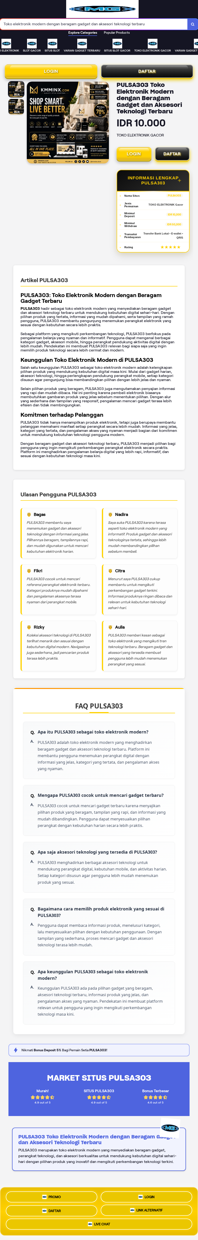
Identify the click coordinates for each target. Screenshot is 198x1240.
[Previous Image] (31, 123)
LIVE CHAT (102, 1225)
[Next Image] (105, 123)
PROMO (55, 1195)
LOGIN (51, 71)
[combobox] (94, 24)
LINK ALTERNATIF (149, 1210)
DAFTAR (147, 71)
